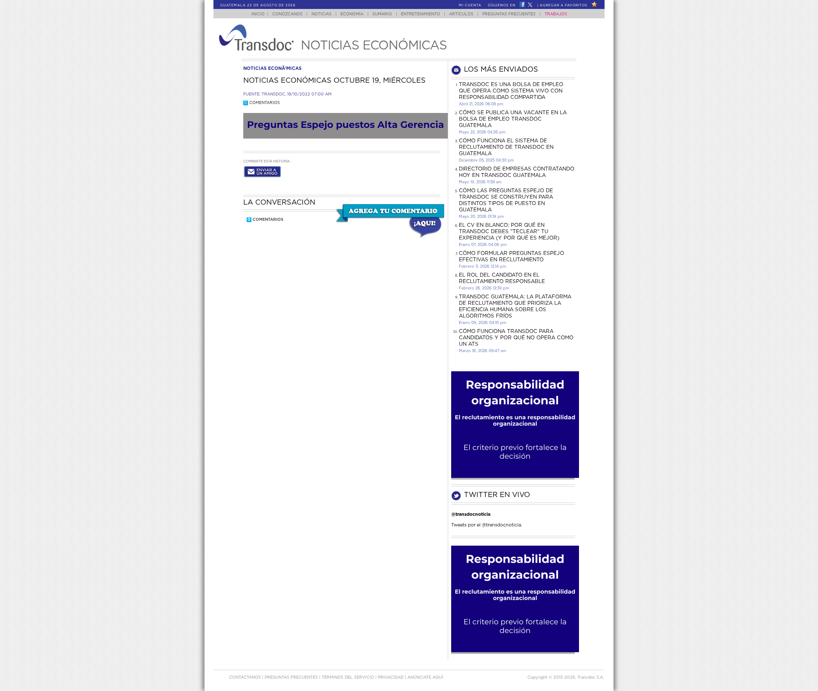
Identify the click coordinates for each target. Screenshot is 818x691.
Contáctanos (245, 677)
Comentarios (262, 103)
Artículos (461, 14)
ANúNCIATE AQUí (425, 677)
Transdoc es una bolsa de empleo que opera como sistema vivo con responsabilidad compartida (511, 91)
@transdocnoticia (470, 514)
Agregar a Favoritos (564, 5)
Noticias (321, 14)
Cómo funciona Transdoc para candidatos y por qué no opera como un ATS (516, 338)
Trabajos (555, 14)
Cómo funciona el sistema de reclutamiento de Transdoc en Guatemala (506, 147)
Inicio (258, 14)
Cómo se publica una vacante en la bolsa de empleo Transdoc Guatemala (513, 119)
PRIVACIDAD (391, 677)
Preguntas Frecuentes (509, 14)
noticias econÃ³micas (272, 68)
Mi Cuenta (470, 5)
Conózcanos (287, 14)
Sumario (382, 14)
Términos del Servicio (348, 677)
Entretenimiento (420, 14)
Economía (351, 14)
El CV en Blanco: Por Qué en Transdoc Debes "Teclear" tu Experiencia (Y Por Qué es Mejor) (509, 231)
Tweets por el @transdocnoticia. (486, 525)
